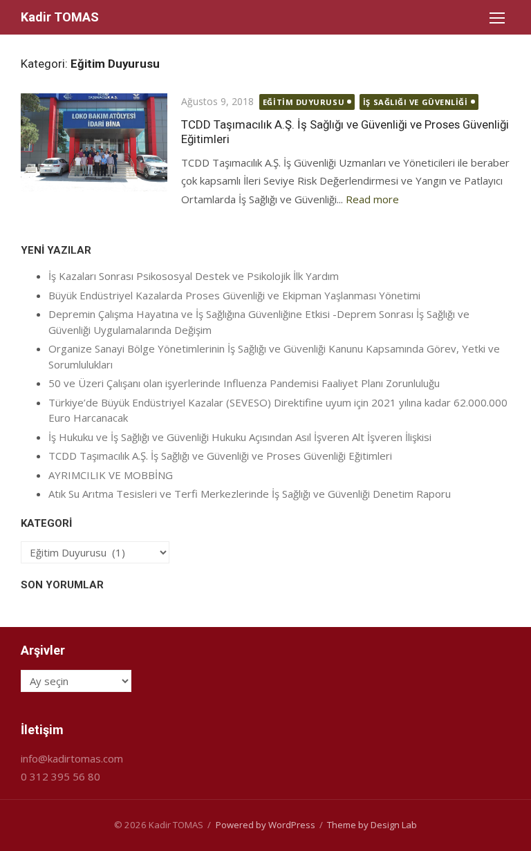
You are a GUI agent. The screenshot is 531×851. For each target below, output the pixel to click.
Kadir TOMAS (60, 17)
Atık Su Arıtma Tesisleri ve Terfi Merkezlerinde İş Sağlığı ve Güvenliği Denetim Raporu (249, 494)
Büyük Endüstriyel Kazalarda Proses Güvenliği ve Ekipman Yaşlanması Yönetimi (234, 295)
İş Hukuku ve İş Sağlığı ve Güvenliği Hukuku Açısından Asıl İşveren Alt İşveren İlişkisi (239, 437)
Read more (372, 199)
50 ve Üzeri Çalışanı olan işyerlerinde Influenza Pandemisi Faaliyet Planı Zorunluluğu (244, 383)
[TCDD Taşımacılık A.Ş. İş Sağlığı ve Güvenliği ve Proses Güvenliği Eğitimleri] (94, 142)
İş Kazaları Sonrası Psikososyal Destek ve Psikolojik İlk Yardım (193, 276)
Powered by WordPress (265, 825)
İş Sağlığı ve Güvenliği (415, 102)
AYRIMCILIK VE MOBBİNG (110, 475)
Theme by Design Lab (372, 825)
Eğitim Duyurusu (303, 102)
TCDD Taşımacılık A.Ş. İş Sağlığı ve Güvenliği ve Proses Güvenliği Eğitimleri (220, 455)
